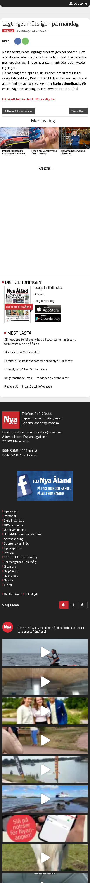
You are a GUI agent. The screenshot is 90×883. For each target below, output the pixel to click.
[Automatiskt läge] (63, 605)
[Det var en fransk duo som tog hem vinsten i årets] (45, 769)
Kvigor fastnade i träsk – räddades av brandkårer (36, 377)
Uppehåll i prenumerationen (22, 534)
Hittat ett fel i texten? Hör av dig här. (29, 99)
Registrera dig (44, 301)
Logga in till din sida (48, 287)
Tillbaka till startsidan (19, 111)
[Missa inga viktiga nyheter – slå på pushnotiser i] (45, 828)
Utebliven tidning (15, 529)
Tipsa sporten (13, 548)
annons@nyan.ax (46, 422)
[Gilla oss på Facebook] (45, 486)
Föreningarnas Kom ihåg (20, 561)
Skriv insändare (14, 520)
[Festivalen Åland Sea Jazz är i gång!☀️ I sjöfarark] (45, 681)
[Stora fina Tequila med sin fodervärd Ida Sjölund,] (45, 857)
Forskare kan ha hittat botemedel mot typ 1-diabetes (39, 360)
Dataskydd (32, 594)
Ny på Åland (11, 571)
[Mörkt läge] (83, 605)
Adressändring (13, 538)
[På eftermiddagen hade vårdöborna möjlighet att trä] (45, 710)
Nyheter (8, 30)
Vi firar (8, 584)
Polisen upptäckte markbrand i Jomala (13, 152)
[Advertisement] (45, 217)
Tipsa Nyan (78, 111)
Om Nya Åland (13, 594)
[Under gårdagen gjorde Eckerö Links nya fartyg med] (45, 799)
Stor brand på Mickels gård (21, 352)
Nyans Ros (11, 575)
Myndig (9, 552)
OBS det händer (14, 525)
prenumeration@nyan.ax (43, 432)
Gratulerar (10, 566)
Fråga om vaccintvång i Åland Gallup (44, 152)
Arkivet (40, 294)
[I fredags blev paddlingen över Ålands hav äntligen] (45, 652)
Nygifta (8, 580)
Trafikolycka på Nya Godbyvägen (25, 369)
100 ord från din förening (20, 557)
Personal (10, 515)
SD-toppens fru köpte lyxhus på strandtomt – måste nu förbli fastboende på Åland (40, 341)
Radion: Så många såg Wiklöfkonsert (28, 386)
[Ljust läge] (73, 605)
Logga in (80, 3)
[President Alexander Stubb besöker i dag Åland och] (45, 740)
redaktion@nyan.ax (48, 418)
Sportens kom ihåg (16, 543)
